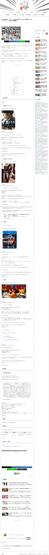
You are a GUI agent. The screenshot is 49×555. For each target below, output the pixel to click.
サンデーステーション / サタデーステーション (40, 132)
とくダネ (41, 162)
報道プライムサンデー (37, 168)
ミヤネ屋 (46, 113)
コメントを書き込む (16, 545)
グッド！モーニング (37, 125)
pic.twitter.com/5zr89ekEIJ (10, 337)
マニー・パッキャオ (16, 85)
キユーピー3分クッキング (44, 116)
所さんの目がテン (44, 117)
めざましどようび (44, 165)
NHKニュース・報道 (37, 109)
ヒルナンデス (42, 113)
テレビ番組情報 (4, 450)
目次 (16, 78)
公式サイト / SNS (15, 93)
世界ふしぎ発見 (45, 141)
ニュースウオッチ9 (37, 104)
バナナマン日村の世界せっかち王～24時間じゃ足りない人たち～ (12, 446)
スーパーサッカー (45, 144)
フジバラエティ (45, 172)
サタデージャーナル (44, 140)
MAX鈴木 (15, 86)
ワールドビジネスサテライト (38, 153)
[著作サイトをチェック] (15, 473)
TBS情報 (36, 148)
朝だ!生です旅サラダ (44, 129)
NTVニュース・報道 (37, 121)
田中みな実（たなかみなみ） (18, 83)
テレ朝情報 (42, 136)
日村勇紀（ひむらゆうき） (17, 82)
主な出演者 (14, 79)
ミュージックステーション (43, 128)
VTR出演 (14, 84)
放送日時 (14, 92)
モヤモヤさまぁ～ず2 (37, 156)
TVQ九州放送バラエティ (14, 450)
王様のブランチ (37, 141)
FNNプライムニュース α (37, 165)
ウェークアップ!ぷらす (37, 116)
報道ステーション (37, 128)
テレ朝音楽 (45, 136)
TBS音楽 (43, 148)
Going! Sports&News (37, 117)
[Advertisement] (17, 23)
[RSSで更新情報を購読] (18, 473)
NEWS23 (39, 140)
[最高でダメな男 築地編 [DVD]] (8, 119)
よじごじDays (36, 152)
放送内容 (14, 89)
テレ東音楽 (45, 160)
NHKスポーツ (43, 109)
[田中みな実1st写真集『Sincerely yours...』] (8, 173)
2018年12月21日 (15, 339)
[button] (27, 41)
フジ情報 (36, 173)
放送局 (13, 91)
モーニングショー (44, 125)
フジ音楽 (43, 173)
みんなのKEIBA (37, 169)
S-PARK (45, 169)
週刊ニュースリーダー (37, 129)
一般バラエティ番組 (9, 450)
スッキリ (39, 113)
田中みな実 (25, 450)
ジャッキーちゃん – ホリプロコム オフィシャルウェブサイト (10, 361)
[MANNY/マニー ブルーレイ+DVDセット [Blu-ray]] (10, 239)
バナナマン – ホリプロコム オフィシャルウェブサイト (9, 154)
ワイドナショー (44, 168)
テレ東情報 (42, 160)
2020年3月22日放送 (16, 90)
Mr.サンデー (41, 169)
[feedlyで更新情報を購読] (17, 473)
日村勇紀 (22, 450)
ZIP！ (36, 113)
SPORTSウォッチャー (44, 153)
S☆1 (41, 144)
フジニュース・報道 (37, 172)
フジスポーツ (41, 172)
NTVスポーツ (41, 121)
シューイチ (36, 119)
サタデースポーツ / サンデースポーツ (39, 107)
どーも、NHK (45, 107)
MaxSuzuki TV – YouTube (5, 325)
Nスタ (36, 140)
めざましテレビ (37, 162)
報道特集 (41, 141)
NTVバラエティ (45, 121)
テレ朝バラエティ (37, 136)
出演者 (19, 450)
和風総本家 (44, 156)
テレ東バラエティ (37, 160)
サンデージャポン (37, 144)
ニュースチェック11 (44, 104)
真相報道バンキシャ (43, 119)
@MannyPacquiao (4, 275)
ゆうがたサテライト (43, 152)
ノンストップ (45, 162)
